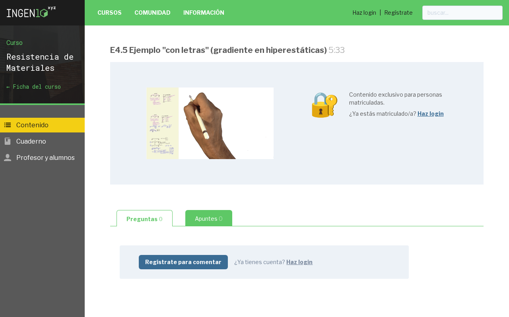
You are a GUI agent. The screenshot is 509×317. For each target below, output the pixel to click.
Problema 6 (143, 311)
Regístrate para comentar (183, 262)
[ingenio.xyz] (31, 19)
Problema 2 (143, 197)
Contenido (32, 125)
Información (203, 12)
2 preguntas (197, 185)
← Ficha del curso (33, 86)
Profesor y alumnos (45, 157)
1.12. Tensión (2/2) (152, 286)
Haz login (364, 12)
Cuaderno (30, 141)
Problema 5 (143, 299)
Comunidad (152, 12)
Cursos (109, 12)
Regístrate (398, 12)
